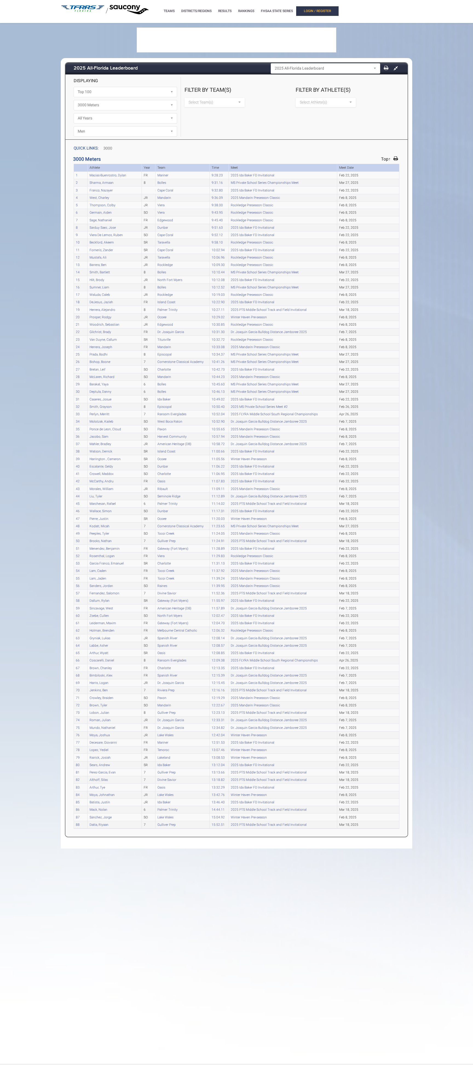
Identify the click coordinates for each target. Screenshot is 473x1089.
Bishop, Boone (100, 361)
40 (78, 466)
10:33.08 (218, 347)
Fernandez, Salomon (104, 593)
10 (78, 242)
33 (78, 414)
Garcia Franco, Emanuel (107, 563)
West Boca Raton (169, 421)
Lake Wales (165, 735)
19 (78, 309)
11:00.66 (218, 451)
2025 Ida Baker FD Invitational (252, 175)
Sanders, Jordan (101, 586)
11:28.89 (218, 548)
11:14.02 (218, 503)
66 (78, 660)
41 (78, 473)
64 (78, 645)
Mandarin (164, 197)
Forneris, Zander (101, 250)
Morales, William (101, 489)
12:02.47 (218, 615)
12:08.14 (218, 638)
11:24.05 (218, 533)
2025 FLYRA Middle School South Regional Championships (274, 414)
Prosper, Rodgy (100, 317)
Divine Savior (166, 593)
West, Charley (99, 197)
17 (78, 294)
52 (78, 556)
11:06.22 (218, 466)
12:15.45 (218, 682)
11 (78, 250)
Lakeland (163, 757)
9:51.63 (217, 227)
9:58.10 (217, 242)
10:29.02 (218, 317)
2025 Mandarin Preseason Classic (255, 197)
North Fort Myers (169, 280)
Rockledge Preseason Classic (252, 205)
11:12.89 (218, 496)
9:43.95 (217, 212)
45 (78, 503)
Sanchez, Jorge (101, 817)
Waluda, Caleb (100, 294)
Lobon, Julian (99, 712)
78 (78, 750)
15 (78, 280)
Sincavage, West (101, 608)
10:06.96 (218, 257)
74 (78, 720)
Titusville (164, 339)
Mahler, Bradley (100, 444)
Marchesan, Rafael (103, 503)
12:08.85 (218, 653)
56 (78, 586)
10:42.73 (218, 369)
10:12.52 (218, 287)
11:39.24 (218, 578)
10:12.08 (218, 280)
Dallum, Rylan (99, 600)
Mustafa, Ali (98, 257)
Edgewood (165, 220)
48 (78, 526)
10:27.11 (218, 309)
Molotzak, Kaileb (101, 421)
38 (78, 451)
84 (78, 794)
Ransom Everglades (171, 414)
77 (78, 742)
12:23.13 (218, 712)
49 (78, 533)
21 (78, 324)
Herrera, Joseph (101, 347)
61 (78, 623)
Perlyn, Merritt (99, 414)
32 (78, 406)
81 (78, 772)
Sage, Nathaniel (101, 220)
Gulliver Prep (166, 541)
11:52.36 (218, 593)
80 (78, 765)
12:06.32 (218, 630)
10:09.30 (218, 264)
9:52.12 (217, 235)
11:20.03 (218, 518)
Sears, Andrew (100, 765)
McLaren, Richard (102, 377)
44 (78, 496)
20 (78, 317)
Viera (161, 205)
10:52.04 (218, 414)
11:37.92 (218, 570)
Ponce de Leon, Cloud (105, 429)
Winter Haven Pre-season (249, 317)
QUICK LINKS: (86, 148)
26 (78, 361)
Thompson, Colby (103, 205)
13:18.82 (218, 779)
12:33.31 (218, 720)
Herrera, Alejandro (102, 309)
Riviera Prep (166, 690)
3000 (107, 148)
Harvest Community (172, 436)
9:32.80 (217, 190)
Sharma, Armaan (102, 182)
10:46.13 (218, 391)
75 (78, 727)
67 (78, 668)
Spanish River (167, 638)
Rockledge (165, 264)
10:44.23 (218, 377)
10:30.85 (218, 324)
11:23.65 (218, 526)
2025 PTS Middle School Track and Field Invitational (269, 309)
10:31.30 (218, 332)
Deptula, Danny (100, 391)
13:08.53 (218, 757)
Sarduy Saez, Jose (103, 227)
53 (78, 563)
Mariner (162, 175)
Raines (162, 586)
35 (78, 429)
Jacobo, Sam (99, 436)
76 (78, 735)
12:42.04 (218, 735)
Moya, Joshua (100, 735)
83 (78, 787)
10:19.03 (218, 294)
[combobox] (214, 102)
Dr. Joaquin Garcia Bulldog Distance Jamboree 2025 (269, 332)
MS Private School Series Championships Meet (265, 182)
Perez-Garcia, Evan (103, 772)
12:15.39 (218, 675)
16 (78, 287)
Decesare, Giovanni (103, 742)
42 (78, 481)
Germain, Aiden (101, 212)
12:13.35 (218, 668)
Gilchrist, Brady (100, 332)
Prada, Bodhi (99, 354)
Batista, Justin (100, 802)
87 (78, 817)
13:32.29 (218, 787)
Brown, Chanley (101, 668)
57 (78, 593)
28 (78, 377)
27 (78, 369)
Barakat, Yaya (99, 384)
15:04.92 (218, 817)
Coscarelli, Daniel (102, 660)
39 (78, 459)
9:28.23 (217, 175)
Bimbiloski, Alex (101, 675)
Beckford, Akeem (102, 242)
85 (78, 802)
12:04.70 (218, 623)
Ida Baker (164, 399)
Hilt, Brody (97, 280)
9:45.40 (217, 220)
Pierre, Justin (99, 518)
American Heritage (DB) (174, 444)
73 (78, 712)
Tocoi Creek (165, 533)
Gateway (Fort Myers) (172, 548)
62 (78, 630)
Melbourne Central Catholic (177, 630)
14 (78, 272)
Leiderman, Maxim (103, 623)
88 (78, 824)
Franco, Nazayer (101, 190)
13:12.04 (218, 765)
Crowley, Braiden (101, 698)
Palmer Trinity (167, 309)
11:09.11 (218, 489)
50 (78, 541)
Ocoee (161, 317)
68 (78, 675)
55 (78, 578)
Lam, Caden (98, 570)
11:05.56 (218, 459)
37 (78, 444)
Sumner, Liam (99, 287)
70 (78, 690)
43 (78, 489)
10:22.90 (218, 302)
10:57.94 (218, 436)
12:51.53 (218, 742)
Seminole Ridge (168, 496)
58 (78, 600)
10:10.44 (218, 272)
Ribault (162, 489)
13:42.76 (218, 794)
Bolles (161, 182)
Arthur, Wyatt (99, 653)
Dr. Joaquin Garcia (170, 332)
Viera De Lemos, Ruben (106, 235)
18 (78, 302)
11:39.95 (218, 586)
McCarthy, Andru (102, 481)
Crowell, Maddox (102, 473)
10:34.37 (218, 354)
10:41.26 (218, 361)
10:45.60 (218, 384)
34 (78, 421)
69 (78, 682)
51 (78, 548)
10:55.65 (218, 429)
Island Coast (166, 302)
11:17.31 (218, 511)
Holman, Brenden (102, 630)
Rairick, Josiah (100, 757)
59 (78, 608)
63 (78, 638)
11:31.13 (218, 563)
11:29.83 (218, 556)
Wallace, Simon (101, 511)
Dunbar (162, 227)
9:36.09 (217, 197)
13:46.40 (218, 802)
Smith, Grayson (101, 406)
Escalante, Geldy (101, 466)
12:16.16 (218, 690)
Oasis (161, 481)
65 (78, 653)
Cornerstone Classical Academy (180, 361)
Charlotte (164, 369)
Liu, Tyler (96, 496)
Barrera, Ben (98, 264)
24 (78, 347)
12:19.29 (218, 698)
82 (78, 779)
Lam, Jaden (98, 578)
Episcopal (164, 354)
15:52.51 (218, 824)
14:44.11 (218, 809)
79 (78, 757)
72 (78, 705)
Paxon (161, 429)
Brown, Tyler (98, 705)
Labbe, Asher (99, 645)
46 (78, 511)
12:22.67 (218, 705)
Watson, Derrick (101, 451)
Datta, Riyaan (99, 824)
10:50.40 (218, 406)
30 (78, 391)
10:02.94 (218, 250)
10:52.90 (218, 421)
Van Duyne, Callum (103, 339)
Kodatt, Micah (99, 526)
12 (78, 257)
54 (78, 570)
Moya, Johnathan (102, 794)
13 (78, 264)
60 (78, 615)
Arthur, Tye (97, 787)
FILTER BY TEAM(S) (207, 90)
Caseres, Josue (100, 399)
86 (78, 809)
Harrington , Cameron (105, 459)
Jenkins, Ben (99, 690)
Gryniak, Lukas (100, 638)
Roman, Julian (100, 720)
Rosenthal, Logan (102, 556)
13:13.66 (218, 772)
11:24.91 (218, 541)
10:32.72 (218, 339)
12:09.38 (218, 660)
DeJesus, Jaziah (101, 302)
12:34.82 (218, 727)
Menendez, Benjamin (105, 548)
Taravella (163, 242)
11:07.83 (218, 481)
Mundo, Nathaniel (102, 727)
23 (78, 339)
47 (78, 518)
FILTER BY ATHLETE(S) (323, 90)
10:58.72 (218, 444)
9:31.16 (217, 182)
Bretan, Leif (97, 369)
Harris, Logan (99, 682)
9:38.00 (217, 205)
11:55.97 (218, 600)
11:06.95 (218, 473)
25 (78, 354)
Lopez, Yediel (99, 750)
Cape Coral (165, 190)
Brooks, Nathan (101, 541)
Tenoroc (163, 750)
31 (78, 399)
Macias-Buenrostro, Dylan (108, 175)
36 (78, 436)
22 (78, 332)
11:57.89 (218, 608)
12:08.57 (218, 645)
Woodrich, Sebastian (104, 324)
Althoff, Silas (99, 779)
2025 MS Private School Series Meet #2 (259, 406)
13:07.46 (218, 750)
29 (78, 384)
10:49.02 (218, 399)
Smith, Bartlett (100, 272)
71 (78, 698)
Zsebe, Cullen (99, 615)
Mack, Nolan (98, 809)
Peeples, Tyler (99, 533)
